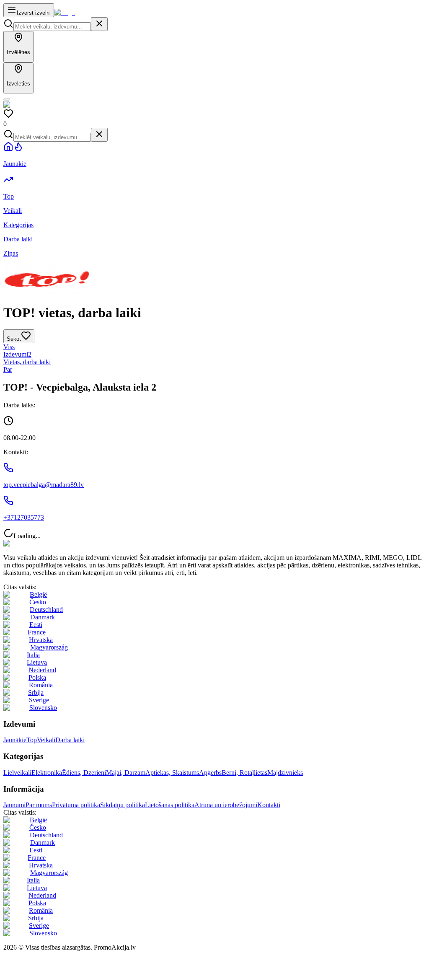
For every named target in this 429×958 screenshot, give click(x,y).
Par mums (39, 804)
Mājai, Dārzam (125, 772)
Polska (37, 677)
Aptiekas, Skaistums (172, 772)
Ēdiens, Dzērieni (84, 772)
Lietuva (37, 662)
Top (31, 739)
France (37, 632)
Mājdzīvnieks (285, 772)
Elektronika (46, 772)
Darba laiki (70, 739)
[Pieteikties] (6, 99)
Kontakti (268, 804)
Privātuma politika (76, 804)
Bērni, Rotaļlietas (244, 772)
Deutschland (46, 609)
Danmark (42, 617)
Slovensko (43, 707)
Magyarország (49, 647)
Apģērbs (210, 772)
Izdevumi (17, 354)
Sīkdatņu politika (122, 804)
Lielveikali (17, 772)
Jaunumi (14, 804)
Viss (9, 346)
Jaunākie (14, 739)
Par (7, 369)
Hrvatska (41, 639)
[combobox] (52, 26)
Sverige (39, 700)
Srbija (36, 692)
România (41, 685)
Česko (37, 602)
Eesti (35, 624)
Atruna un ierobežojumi (225, 804)
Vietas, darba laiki (27, 361)
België (38, 594)
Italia (33, 654)
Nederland (42, 669)
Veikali (46, 739)
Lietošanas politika (169, 804)
